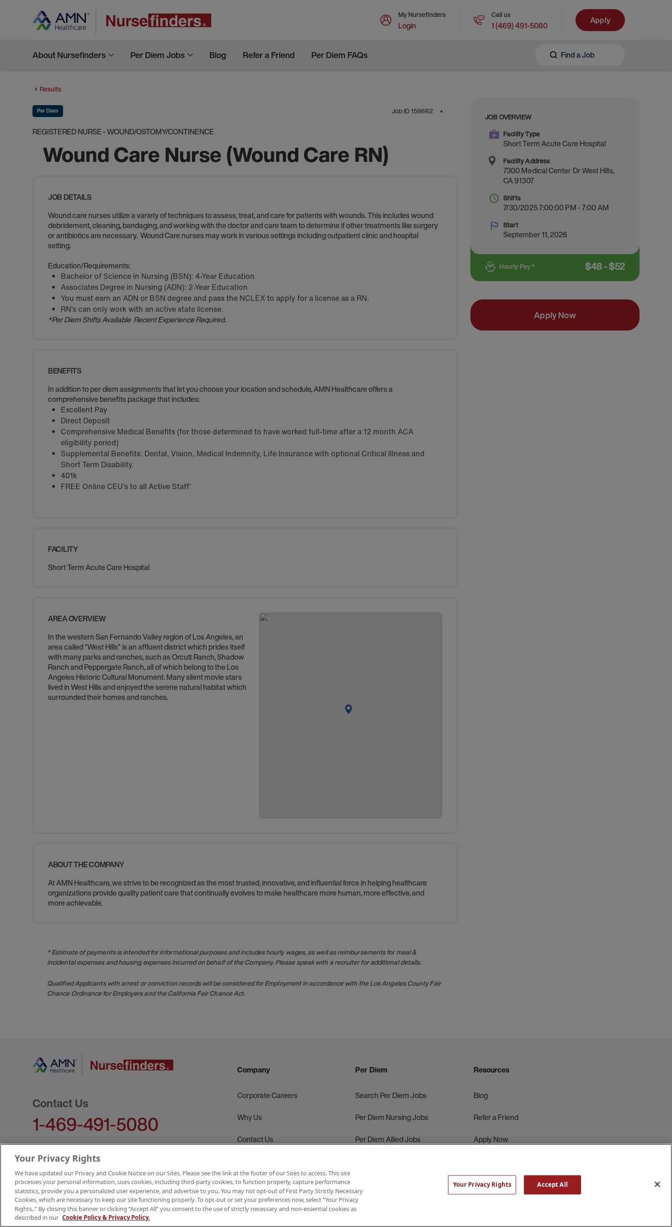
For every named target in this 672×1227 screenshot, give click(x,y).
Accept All (552, 1184)
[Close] (657, 1184)
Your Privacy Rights (482, 1184)
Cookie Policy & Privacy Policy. (106, 1217)
